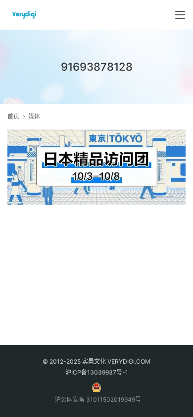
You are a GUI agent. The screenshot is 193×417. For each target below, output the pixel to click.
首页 (13, 116)
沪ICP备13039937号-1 (96, 372)
